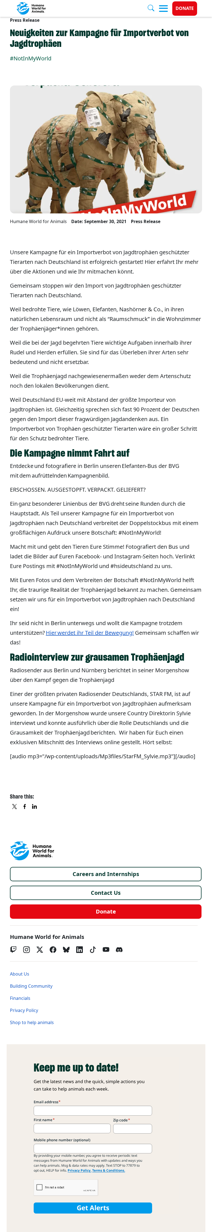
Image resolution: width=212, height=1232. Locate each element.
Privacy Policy (24, 1010)
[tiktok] (92, 949)
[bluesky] (66, 949)
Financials (20, 998)
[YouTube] (106, 949)
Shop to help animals (32, 1022)
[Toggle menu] (163, 8)
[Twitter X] (39, 949)
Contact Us (106, 893)
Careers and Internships (106, 874)
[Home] (32, 851)
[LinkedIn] (79, 949)
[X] (15, 807)
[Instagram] (26, 949)
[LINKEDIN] (35, 807)
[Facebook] (53, 949)
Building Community (31, 986)
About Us (19, 974)
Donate (185, 8)
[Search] (153, 8)
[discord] (119, 949)
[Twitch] (13, 949)
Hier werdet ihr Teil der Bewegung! (90, 633)
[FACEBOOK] (25, 807)
